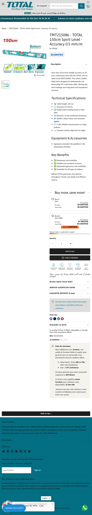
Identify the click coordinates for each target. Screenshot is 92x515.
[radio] (70, 203)
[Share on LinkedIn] (58, 318)
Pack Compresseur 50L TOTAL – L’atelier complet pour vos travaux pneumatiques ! (30, 506)
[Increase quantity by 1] (71, 244)
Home (4, 29)
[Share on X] (54, 318)
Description (56, 64)
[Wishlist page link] (88, 2)
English (45, 498)
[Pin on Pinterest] (62, 318)
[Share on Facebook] (51, 318)
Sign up (37, 470)
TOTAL (54, 48)
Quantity (53, 238)
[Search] (81, 6)
